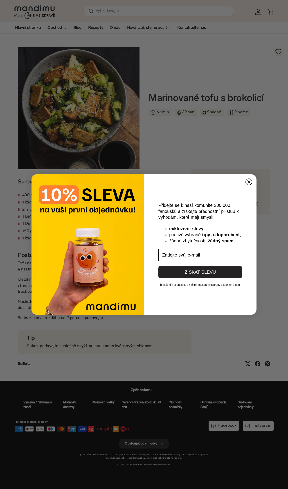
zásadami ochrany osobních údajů (219, 284)
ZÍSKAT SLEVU (200, 272)
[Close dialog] (249, 182)
